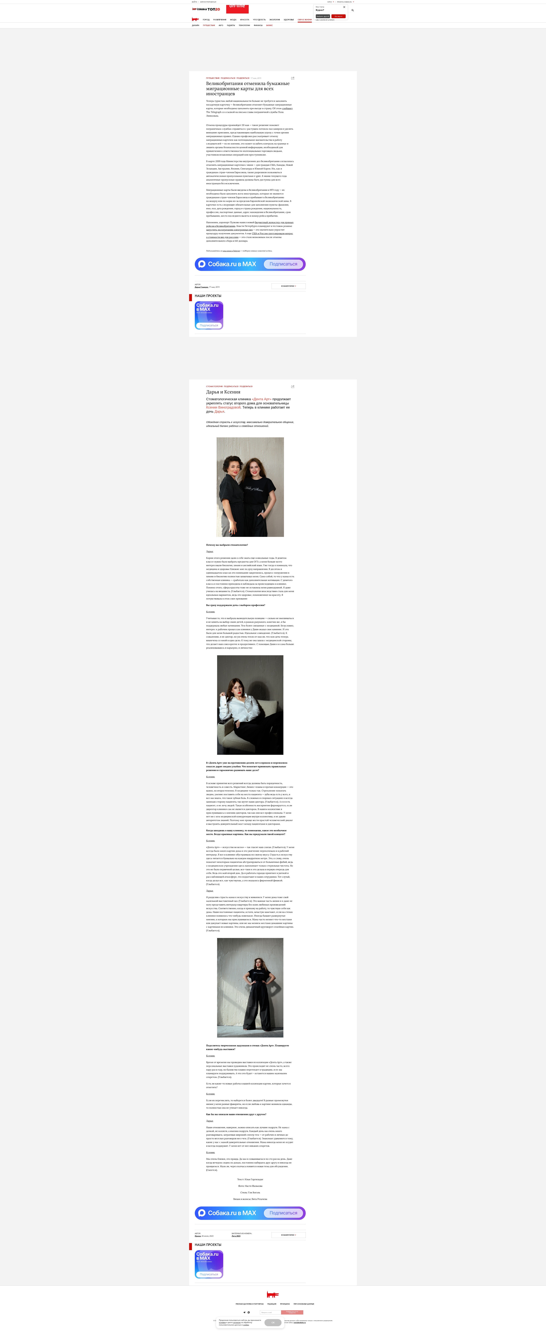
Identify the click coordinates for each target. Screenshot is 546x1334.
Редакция (271, 1304)
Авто (221, 25)
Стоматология (214, 386)
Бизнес (269, 25)
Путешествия (209, 25)
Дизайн (195, 25)
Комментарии (287, 286)
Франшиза (285, 1304)
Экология (274, 19)
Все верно (338, 16)
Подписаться (228, 78)
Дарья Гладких (201, 287)
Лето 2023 (236, 1236)
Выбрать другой (323, 16)
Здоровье (289, 19)
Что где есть (259, 19)
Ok (273, 1322)
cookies (246, 1325)
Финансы (258, 25)
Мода (233, 19)
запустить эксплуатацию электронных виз (229, 229)
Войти (194, 2)
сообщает (287, 108)
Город (206, 19)
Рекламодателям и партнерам (250, 1304)
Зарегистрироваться (208, 2)
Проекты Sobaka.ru (344, 2)
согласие (237, 1322)
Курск (329, 2)
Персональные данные (304, 1304)
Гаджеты (231, 25)
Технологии (244, 25)
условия (222, 1322)
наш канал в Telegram (231, 251)
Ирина (198, 1236)
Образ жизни (305, 19)
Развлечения (219, 19)
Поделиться (243, 78)
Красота (244, 19)
